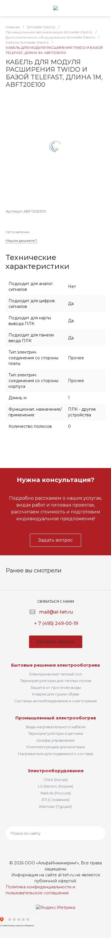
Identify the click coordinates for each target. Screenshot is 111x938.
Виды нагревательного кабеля (55, 727)
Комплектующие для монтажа (55, 747)
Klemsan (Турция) (55, 806)
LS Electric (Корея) (55, 786)
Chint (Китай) (56, 779)
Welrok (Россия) (55, 793)
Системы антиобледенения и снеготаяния (55, 701)
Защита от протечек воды (55, 687)
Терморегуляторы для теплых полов (55, 680)
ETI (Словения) (55, 799)
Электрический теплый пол (55, 674)
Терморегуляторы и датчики (55, 733)
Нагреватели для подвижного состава (55, 753)
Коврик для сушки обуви (55, 694)
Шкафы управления (55, 740)
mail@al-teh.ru (56, 612)
